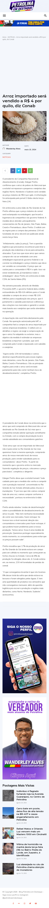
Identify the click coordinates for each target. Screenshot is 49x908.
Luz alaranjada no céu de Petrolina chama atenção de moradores (30, 867)
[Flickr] (19, 903)
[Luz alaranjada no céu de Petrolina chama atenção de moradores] (8, 869)
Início (4, 37)
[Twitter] (18, 170)
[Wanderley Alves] (4, 148)
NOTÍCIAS (11, 37)
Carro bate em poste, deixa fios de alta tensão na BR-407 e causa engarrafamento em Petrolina (30, 814)
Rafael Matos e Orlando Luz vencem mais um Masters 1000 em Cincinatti (31, 831)
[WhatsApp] (30, 170)
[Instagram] (24, 903)
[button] (4, 15)
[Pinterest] (24, 170)
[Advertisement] (24, 66)
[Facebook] (12, 170)
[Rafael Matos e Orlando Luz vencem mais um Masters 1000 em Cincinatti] (8, 833)
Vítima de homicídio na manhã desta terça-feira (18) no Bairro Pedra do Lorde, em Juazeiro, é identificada (29, 850)
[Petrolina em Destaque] (24, 6)
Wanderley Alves (13, 149)
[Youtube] (36, 903)
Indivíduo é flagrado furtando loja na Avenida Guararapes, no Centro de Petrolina (30, 795)
